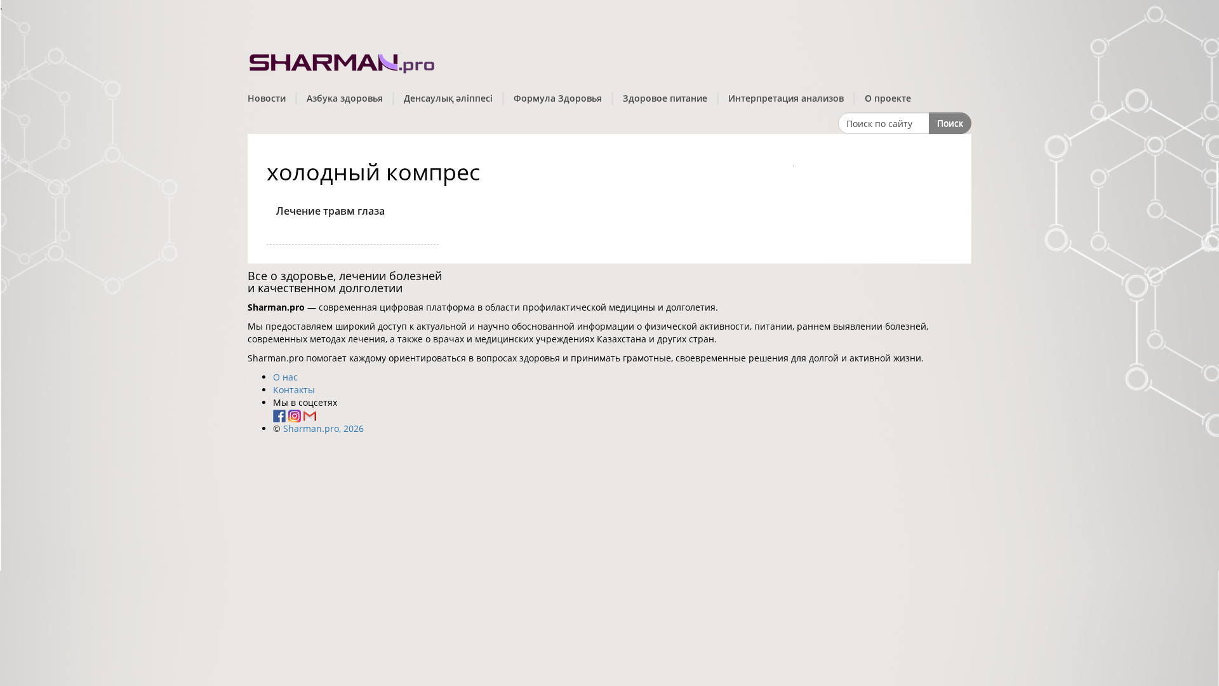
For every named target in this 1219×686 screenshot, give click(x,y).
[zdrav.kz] (343, 61)
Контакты (294, 390)
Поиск (950, 123)
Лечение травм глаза (330, 211)
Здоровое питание (665, 98)
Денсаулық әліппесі (448, 98)
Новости (267, 98)
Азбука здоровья (345, 98)
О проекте (888, 98)
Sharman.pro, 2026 (323, 428)
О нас (285, 377)
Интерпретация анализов (786, 98)
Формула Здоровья (558, 98)
